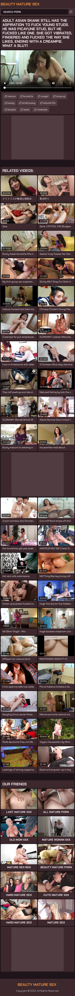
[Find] (70, 11)
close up (60, 96)
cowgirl (44, 96)
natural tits (49, 102)
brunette (28, 96)
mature (12, 96)
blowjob (12, 109)
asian (26, 109)
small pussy (28, 102)
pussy (11, 102)
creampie (42, 109)
